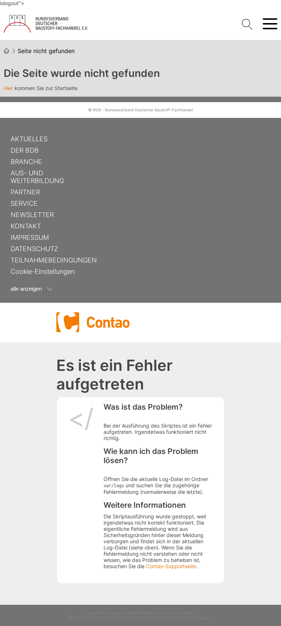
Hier (8, 88)
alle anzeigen (26, 289)
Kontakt (26, 226)
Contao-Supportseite (171, 566)
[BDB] (47, 24)
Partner (25, 192)
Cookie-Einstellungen (43, 271)
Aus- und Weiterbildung (37, 177)
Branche (26, 161)
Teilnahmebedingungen (54, 260)
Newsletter (32, 215)
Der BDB (25, 150)
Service (24, 203)
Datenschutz (34, 249)
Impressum (30, 237)
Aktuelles (29, 139)
